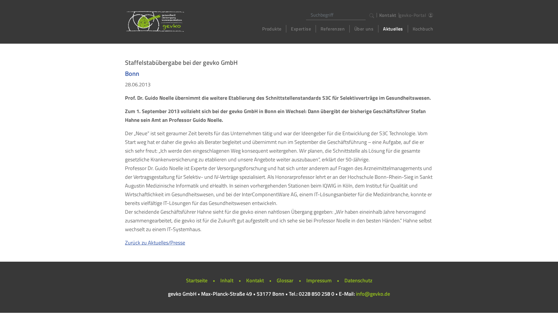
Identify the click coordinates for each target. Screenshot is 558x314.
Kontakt (388, 15)
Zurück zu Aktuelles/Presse (155, 243)
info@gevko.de (373, 294)
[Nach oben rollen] (544, 300)
